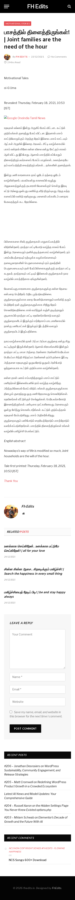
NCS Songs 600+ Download (27, 860)
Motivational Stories (18, 23)
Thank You (11, 481)
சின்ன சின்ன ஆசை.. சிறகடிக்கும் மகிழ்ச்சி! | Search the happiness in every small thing (34, 571)
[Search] (69, 6)
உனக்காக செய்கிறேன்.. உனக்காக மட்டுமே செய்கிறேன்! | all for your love (31, 549)
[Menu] (6, 6)
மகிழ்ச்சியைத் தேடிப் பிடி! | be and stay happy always (34, 594)
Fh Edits (22, 56)
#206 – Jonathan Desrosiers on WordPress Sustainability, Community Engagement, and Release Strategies (32, 770)
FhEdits (56, 888)
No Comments (59, 56)
